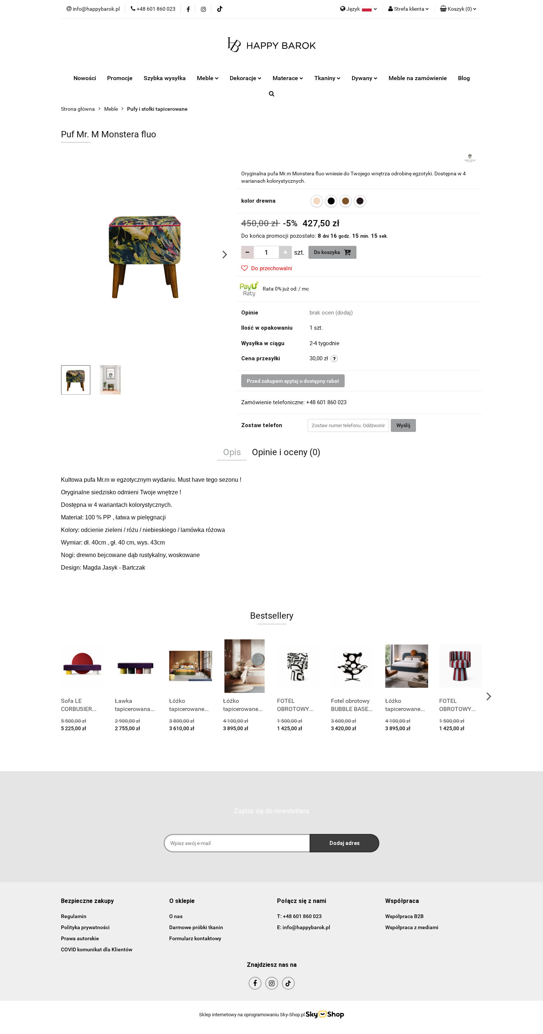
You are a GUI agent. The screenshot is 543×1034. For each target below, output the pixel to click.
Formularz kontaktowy (195, 938)
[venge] (360, 201)
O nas (175, 916)
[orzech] (345, 201)
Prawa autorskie (80, 938)
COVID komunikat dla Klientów (96, 949)
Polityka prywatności (85, 927)
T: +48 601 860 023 (299, 916)
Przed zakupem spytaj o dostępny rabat (293, 381)
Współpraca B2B (404, 916)
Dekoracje (244, 78)
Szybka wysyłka (165, 78)
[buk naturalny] (317, 201)
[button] (458, 9)
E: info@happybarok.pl (303, 927)
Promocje (120, 78)
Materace (286, 78)
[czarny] (331, 201)
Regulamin (73, 916)
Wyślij (403, 425)
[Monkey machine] (470, 158)
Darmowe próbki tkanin (196, 927)
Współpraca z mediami (411, 927)
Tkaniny (325, 78)
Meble (206, 78)
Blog (464, 78)
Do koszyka (327, 252)
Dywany (363, 78)
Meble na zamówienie (418, 78)
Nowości (85, 78)
